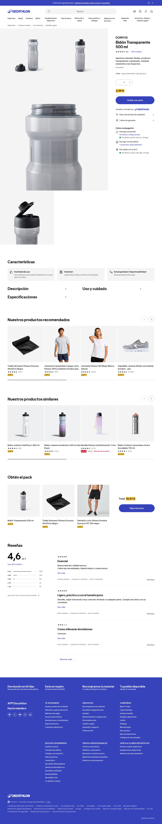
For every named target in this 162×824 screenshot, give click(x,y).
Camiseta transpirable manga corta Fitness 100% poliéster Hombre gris (61, 367)
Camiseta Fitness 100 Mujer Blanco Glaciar (98, 367)
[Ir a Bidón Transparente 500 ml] (24, 501)
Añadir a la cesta (135, 100)
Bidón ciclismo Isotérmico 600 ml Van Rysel (62, 446)
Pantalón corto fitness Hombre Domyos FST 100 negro (92, 522)
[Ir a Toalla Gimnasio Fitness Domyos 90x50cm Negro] (58, 501)
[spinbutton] (124, 82)
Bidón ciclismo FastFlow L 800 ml (23, 445)
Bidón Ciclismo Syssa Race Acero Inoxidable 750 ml (134, 446)
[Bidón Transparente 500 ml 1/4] (81, 55)
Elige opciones (137, 508)
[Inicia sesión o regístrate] (146, 11)
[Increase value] (130, 82)
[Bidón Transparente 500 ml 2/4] (27, 55)
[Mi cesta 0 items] (151, 11)
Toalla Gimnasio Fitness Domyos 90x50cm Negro (23, 367)
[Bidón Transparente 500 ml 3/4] (54, 136)
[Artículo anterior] (144, 319)
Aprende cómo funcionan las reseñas (22, 595)
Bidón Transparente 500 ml (21, 520)
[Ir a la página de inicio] (19, 11)
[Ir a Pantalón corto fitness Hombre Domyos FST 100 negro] (93, 501)
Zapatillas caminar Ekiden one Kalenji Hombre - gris (136, 367)
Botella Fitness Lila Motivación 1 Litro (98, 445)
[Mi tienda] (134, 11)
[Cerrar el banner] (152, 3)
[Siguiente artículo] (151, 319)
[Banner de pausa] (149, 3)
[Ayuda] (140, 11)
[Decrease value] (118, 82)
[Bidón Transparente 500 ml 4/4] (27, 217)
